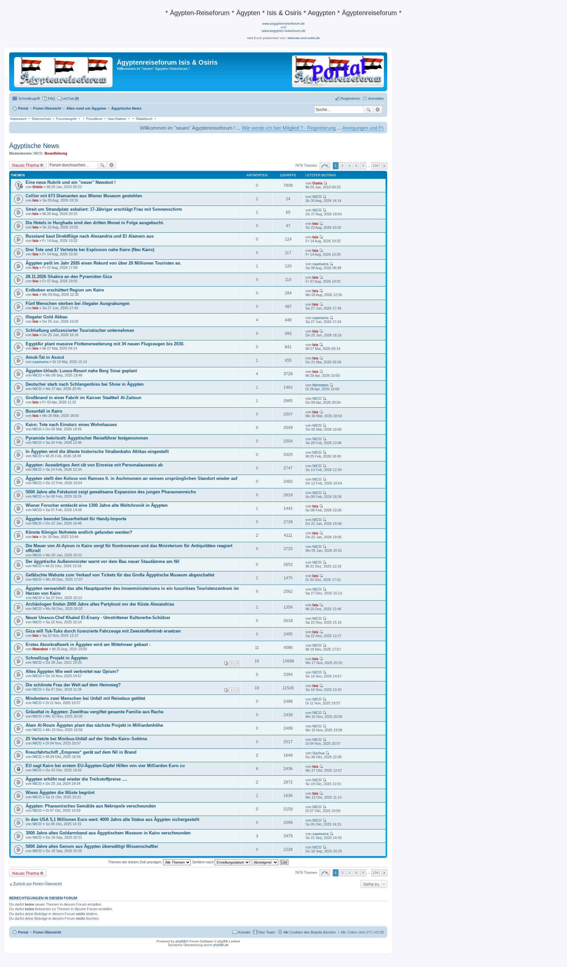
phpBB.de (221, 945)
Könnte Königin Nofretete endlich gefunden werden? (79, 532)
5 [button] (363, 165)
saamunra (320, 264)
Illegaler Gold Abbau (47, 316)
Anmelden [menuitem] (376, 98)
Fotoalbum (94, 118)
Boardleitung (56, 153)
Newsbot (40, 649)
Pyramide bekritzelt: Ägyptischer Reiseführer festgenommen (87, 438)
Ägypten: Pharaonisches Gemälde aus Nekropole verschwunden (91, 806)
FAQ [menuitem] (51, 98)
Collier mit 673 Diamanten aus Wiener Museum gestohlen (84, 195)
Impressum (18, 118)
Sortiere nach (203, 862)
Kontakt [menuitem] (244, 932)
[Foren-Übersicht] (64, 71)
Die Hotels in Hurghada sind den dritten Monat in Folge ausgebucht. (95, 222)
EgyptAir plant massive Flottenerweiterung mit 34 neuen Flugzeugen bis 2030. (105, 343)
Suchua (318, 753)
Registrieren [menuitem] (350, 98)
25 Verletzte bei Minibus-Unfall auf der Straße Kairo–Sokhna (86, 738)
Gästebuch (144, 118)
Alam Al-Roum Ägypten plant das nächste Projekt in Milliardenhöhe (94, 725)
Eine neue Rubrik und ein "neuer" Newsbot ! (71, 182)
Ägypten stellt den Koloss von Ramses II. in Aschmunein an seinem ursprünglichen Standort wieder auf (131, 478)
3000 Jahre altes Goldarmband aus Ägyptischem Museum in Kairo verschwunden (108, 832)
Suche (368, 110)
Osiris (37, 187)
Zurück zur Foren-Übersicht (37, 884)
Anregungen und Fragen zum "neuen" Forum (357, 128)
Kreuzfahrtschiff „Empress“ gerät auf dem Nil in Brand (81, 752)
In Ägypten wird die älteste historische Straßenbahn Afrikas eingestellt (97, 451)
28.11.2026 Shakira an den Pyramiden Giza (69, 276)
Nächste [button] (384, 165)
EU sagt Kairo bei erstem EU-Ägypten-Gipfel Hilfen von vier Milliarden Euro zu (105, 765)
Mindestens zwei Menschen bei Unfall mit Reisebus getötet (85, 698)
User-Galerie (117, 118)
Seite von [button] (325, 165)
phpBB (181, 941)
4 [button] (356, 165)
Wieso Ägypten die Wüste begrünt (60, 792)
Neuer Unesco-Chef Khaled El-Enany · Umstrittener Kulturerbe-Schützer (98, 617)
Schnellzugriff (29, 98)
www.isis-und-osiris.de (303, 38)
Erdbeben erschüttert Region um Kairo (65, 290)
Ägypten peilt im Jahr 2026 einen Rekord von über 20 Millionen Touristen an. (103, 263)
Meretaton (320, 385)
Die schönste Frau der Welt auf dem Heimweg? (73, 684)
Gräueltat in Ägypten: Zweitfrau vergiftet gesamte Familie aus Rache (94, 711)
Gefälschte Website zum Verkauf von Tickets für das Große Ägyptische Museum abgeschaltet (120, 574)
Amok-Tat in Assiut (45, 357)
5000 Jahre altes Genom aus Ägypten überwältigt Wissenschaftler (92, 846)
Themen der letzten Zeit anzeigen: (135, 862)
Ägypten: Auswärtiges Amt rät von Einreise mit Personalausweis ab (94, 464)
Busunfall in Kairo (44, 411)
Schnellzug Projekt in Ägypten (57, 657)
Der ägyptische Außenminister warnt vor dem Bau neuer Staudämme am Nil (102, 561)
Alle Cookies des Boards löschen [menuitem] (309, 932)
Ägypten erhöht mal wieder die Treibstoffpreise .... (76, 779)
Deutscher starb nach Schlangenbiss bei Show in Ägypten (85, 384)
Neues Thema (25, 165)
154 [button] (376, 165)
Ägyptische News (34, 145)
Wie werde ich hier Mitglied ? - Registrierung (256, 128)
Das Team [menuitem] (267, 932)
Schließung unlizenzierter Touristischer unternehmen (80, 330)
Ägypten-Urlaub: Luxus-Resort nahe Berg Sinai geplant (81, 370)
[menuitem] (68, 98)
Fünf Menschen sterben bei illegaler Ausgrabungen (78, 303)
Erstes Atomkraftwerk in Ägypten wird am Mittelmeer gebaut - (88, 644)
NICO (38, 153)
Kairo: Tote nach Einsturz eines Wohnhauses (71, 424)
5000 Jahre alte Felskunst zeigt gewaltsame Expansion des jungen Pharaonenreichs (111, 491)
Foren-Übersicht (47, 932)
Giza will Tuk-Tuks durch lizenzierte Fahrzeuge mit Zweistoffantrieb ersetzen (103, 631)
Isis (35, 200)
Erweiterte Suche (377, 110)
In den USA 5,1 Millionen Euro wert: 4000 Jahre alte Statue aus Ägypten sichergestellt (112, 819)
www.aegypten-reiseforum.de (283, 30)
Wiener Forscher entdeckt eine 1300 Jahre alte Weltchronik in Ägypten (97, 505)
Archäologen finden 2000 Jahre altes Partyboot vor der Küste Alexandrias (100, 604)
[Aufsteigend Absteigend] (265, 862)
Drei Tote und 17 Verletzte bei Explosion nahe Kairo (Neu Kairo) (90, 249)
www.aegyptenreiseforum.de (283, 23)
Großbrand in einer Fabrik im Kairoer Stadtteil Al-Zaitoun (83, 397)
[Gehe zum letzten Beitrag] (325, 183)
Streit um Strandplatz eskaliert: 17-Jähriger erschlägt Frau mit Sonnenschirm (104, 209)
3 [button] (349, 165)
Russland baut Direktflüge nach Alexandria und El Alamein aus (90, 236)
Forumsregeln (66, 118)
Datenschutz (41, 118)
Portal (23, 108)
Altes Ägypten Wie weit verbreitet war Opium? (72, 671)
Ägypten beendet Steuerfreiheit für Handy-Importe (76, 518)
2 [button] (343, 165)
